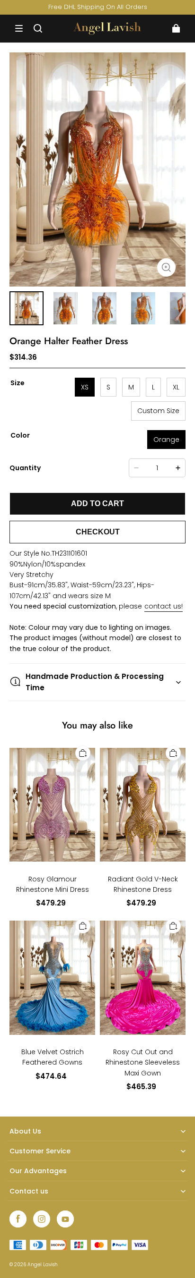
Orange (166, 439)
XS (85, 387)
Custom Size (158, 410)
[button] (18, 28)
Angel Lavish (42, 1264)
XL (176, 387)
